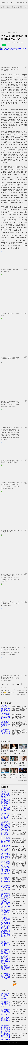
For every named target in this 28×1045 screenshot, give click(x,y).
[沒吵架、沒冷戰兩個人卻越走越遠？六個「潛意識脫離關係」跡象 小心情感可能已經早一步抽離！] (6, 824)
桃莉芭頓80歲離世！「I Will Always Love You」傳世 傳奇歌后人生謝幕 (13, 751)
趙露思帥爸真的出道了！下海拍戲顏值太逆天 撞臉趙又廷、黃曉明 (19, 1004)
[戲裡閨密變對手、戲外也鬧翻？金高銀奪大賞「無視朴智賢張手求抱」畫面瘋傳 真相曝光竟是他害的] (6, 1028)
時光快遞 (15, 32)
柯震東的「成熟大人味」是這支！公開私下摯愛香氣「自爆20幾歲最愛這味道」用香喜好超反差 (19, 801)
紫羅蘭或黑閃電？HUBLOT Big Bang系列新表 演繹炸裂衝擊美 (18, 716)
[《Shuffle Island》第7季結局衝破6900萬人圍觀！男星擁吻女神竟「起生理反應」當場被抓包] (6, 920)
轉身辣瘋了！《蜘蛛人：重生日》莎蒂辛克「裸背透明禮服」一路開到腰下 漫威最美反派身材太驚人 (14, 775)
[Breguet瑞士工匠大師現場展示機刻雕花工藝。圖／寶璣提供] (14, 337)
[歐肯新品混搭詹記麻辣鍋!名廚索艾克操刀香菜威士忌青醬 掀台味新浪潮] (6, 912)
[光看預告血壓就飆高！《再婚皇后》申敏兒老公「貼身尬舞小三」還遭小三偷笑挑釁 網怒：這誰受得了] (6, 928)
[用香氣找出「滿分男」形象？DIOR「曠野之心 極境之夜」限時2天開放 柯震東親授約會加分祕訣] (6, 792)
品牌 (8, 684)
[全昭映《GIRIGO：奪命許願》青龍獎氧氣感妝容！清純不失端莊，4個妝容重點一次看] (6, 904)
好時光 (9, 32)
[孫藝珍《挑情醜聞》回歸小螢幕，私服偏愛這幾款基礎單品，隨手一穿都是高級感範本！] (6, 960)
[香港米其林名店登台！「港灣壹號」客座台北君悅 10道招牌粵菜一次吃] (6, 856)
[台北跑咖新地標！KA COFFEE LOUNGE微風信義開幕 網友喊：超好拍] (6, 840)
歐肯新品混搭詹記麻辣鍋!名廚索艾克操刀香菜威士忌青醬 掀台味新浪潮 (19, 912)
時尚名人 (7, 7)
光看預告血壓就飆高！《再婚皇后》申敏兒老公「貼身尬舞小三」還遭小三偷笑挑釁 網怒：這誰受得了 (19, 929)
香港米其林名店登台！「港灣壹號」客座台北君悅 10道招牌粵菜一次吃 (18, 856)
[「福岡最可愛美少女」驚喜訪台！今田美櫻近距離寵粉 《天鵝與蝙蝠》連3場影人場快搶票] (6, 976)
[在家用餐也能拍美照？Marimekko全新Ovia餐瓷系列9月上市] (6, 888)
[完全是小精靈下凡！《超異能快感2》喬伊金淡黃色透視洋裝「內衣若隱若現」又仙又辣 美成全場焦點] (6, 864)
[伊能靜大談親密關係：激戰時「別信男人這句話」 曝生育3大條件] (6, 872)
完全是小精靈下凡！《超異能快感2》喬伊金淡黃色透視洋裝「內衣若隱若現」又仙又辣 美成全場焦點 (19, 866)
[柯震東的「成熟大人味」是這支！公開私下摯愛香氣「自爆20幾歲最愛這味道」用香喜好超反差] (6, 800)
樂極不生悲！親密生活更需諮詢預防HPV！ (4, 775)
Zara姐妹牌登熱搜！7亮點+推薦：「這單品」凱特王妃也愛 (19, 935)
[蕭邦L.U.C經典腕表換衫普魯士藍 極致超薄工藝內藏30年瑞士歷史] (6, 724)
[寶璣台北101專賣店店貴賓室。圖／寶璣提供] (14, 259)
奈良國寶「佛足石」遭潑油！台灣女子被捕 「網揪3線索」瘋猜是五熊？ (18, 996)
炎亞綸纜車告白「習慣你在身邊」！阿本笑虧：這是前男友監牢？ (18, 880)
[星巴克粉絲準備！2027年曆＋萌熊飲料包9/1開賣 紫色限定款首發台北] (6, 816)
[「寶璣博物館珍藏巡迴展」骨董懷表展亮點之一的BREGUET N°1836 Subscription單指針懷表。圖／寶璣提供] (14, 473)
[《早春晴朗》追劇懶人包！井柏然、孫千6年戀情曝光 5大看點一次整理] (6, 968)
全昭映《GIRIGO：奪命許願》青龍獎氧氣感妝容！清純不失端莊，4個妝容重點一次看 (18, 905)
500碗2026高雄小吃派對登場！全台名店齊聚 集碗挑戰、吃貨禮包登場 (19, 832)
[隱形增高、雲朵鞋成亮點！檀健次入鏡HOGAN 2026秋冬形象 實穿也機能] (6, 808)
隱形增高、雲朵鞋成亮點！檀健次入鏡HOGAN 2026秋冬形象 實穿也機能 (18, 809)
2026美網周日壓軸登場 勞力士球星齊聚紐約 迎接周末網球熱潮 (19, 732)
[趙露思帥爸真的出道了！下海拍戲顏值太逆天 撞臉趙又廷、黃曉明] (6, 1004)
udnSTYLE (4, 32)
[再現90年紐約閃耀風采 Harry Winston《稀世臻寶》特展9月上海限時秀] (6, 848)
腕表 (3, 684)
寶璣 (13, 684)
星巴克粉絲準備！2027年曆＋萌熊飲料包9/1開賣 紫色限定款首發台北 (18, 816)
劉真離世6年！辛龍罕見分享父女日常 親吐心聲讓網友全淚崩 (18, 1020)
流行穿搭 (14, 7)
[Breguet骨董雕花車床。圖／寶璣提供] (14, 293)
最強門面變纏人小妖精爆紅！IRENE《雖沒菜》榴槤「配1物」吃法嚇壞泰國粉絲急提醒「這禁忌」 (14, 763)
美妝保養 (21, 7)
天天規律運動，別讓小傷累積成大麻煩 (4, 763)
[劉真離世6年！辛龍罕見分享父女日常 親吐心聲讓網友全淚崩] (6, 1020)
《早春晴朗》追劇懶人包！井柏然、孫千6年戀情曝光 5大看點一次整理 (18, 967)
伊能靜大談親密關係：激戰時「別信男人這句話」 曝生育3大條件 (18, 872)
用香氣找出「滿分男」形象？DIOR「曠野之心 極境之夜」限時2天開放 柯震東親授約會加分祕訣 (22, 775)
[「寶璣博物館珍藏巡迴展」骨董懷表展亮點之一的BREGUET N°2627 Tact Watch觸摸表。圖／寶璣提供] (14, 665)
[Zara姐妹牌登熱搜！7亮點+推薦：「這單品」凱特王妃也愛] (6, 936)
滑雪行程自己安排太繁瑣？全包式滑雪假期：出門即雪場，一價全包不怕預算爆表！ (22, 751)
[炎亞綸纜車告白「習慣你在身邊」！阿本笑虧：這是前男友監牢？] (6, 880)
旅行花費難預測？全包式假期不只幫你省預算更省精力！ (4, 751)
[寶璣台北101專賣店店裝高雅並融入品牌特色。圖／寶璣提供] (14, 450)
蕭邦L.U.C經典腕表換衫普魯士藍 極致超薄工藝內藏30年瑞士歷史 (19, 724)
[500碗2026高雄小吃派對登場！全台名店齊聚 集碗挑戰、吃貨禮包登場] (6, 832)
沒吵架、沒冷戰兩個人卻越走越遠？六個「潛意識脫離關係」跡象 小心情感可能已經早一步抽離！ (19, 825)
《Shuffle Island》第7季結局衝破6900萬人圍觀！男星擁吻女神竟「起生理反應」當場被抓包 (19, 920)
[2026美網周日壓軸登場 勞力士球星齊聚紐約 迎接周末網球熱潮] (6, 732)
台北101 (18, 684)
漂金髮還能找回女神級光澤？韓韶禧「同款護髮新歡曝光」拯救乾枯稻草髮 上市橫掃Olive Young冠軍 (18, 953)
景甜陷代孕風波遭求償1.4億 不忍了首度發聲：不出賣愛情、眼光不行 (18, 943)
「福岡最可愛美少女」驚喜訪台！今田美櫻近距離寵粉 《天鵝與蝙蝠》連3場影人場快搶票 (19, 976)
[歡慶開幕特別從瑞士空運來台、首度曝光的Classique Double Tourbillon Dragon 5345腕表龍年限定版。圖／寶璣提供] (14, 380)
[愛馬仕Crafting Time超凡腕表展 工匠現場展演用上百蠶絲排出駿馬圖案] (6, 708)
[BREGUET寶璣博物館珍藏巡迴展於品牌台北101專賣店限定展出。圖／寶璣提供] (14, 56)
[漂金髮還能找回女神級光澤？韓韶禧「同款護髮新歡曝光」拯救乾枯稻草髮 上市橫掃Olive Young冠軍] (6, 952)
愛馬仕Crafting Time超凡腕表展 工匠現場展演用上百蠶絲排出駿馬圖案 (19, 708)
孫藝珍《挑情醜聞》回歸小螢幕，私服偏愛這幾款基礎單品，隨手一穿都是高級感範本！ (18, 960)
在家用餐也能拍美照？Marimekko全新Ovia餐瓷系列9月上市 (18, 888)
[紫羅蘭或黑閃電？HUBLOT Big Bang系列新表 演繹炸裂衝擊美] (6, 716)
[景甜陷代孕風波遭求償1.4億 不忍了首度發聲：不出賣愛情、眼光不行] (6, 944)
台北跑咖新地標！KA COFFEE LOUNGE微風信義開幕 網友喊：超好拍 (19, 840)
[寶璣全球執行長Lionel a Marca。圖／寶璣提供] (14, 510)
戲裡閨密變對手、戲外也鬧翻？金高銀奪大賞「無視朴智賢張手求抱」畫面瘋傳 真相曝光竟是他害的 (19, 1028)
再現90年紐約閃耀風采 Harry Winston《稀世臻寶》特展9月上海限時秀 (18, 848)
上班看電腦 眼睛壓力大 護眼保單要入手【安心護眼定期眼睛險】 (22, 763)
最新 (2, 7)
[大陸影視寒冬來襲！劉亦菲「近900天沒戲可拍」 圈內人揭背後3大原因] (6, 1012)
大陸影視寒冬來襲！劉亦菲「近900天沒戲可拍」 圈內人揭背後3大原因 (18, 1012)
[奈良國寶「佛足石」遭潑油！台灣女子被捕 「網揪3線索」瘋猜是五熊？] (6, 996)
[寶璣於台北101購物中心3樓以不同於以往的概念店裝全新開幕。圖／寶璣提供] (14, 591)
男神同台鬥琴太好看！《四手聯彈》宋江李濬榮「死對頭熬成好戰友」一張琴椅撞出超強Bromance (18, 897)
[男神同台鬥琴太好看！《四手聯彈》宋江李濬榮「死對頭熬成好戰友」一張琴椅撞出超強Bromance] (6, 896)
